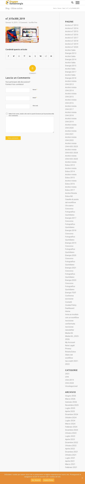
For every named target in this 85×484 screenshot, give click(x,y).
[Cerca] (71, 2)
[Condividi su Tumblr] (35, 56)
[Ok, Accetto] (82, 478)
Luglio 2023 (70, 436)
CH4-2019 (69, 380)
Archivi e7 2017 (71, 38)
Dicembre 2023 (71, 430)
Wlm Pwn (34, 22)
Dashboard (69, 308)
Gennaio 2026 (71, 402)
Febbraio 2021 (71, 467)
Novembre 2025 (72, 405)
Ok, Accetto (36, 480)
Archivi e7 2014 (71, 28)
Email (35, 97)
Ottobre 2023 (70, 433)
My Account (70, 342)
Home (67, 311)
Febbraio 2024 (71, 427)
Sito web (35, 105)
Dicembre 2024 (71, 414)
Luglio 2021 (70, 458)
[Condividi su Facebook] (8, 56)
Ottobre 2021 (70, 455)
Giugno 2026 (70, 396)
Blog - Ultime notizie (14, 8)
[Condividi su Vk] (40, 56)
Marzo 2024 (70, 424)
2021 (67, 374)
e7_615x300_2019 (15, 18)
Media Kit (69, 333)
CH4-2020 (69, 383)
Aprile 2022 (70, 449)
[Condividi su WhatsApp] (19, 56)
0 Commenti (23, 22)
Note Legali (70, 345)
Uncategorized (71, 386)
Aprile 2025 (70, 411)
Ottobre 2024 (70, 417)
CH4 (67, 377)
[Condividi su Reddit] (45, 56)
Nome (35, 89)
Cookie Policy (70, 305)
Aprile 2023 (70, 439)
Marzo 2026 (70, 399)
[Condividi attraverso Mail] (51, 56)
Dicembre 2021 (71, 452)
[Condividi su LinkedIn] (29, 56)
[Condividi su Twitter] (13, 56)
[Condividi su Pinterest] (24, 56)
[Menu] (76, 2)
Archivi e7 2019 (71, 44)
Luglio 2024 (70, 420)
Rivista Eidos (70, 352)
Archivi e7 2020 (71, 47)
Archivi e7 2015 (71, 31)
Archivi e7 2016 (71, 34)
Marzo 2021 (70, 464)
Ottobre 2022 (70, 445)
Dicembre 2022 (71, 442)
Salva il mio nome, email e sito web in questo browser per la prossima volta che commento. (31, 114)
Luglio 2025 (70, 408)
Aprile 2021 (70, 461)
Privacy (68, 348)
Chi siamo (69, 205)
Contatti (68, 302)
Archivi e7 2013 (71, 25)
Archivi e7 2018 (71, 41)
